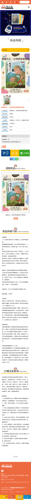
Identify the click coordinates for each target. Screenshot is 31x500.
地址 (2, 474)
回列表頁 (15, 456)
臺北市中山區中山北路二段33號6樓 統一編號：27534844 (15, 476)
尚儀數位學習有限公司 (7, 7)
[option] (15, 196)
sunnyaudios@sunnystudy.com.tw (17, 482)
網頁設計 (12, 492)
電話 (2, 479)
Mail (2, 482)
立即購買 (26, 153)
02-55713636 (9, 479)
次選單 (5, 50)
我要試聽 (16, 153)
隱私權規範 (4, 492)
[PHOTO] (15, 74)
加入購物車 (7, 153)
